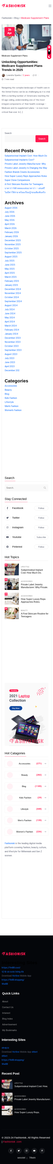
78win (32, 1157)
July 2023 (9, 358)
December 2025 (13, 240)
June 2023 (10, 362)
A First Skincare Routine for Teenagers (24, 184)
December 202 (12, 370)
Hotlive (15, 975)
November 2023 (13, 342)
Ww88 (5, 984)
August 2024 (11, 305)
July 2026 (9, 212)
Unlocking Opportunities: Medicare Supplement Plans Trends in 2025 (22, 66)
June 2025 (10, 264)
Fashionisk (10, 843)
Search (8, 133)
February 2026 (12, 232)
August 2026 (11, 208)
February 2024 (12, 329)
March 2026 (11, 228)
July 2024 (9, 309)
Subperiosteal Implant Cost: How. (31, 1086)
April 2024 (10, 321)
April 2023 (10, 366)
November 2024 (13, 293)
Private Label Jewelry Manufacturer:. (32, 1099)
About (5, 1001)
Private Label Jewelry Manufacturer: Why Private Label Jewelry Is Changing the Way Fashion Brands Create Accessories (26, 168)
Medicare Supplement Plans (15, 56)
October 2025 (12, 248)
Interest (6, 1013)
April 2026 (10, 224)
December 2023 (13, 338)
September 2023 (13, 350)
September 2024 (13, 301)
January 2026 (11, 236)
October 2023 (12, 346)
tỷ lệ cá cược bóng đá (13, 971)
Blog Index (7, 1018)
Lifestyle (9, 402)
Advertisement (9, 1024)
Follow (41, 508)
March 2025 (11, 277)
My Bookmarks (9, 1030)
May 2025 (10, 268)
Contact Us (7, 1007)
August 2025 (11, 256)
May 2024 (10, 317)
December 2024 (13, 289)
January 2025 (11, 285)
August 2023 (11, 354)
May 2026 (10, 220)
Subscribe (41, 537)
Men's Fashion (11, 406)
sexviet (21, 1157)
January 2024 (11, 334)
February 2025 (12, 281)
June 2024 (10, 313)
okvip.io (5, 1047)
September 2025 (13, 252)
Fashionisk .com (12, 1141)
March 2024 (11, 325)
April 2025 (10, 273)
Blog (7, 394)
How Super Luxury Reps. (27, 1112)
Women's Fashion (13, 410)
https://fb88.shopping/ (13, 979)
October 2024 (12, 297)
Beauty (8, 390)
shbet (35, 1052)
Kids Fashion (11, 398)
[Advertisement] (26, 444)
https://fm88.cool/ (11, 967)
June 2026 (10, 216)
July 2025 (9, 260)
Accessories (11, 385)
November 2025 (13, 244)
